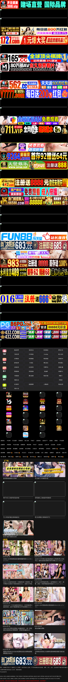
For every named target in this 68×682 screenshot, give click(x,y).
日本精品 (31, 354)
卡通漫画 (16, 376)
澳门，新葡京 (44, 452)
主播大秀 (47, 444)
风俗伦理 (60, 384)
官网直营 (21, 440)
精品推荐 (16, 350)
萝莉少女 (60, 350)
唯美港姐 (46, 358)
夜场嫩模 (15, 448)
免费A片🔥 (18, 456)
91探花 (31, 363)
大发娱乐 (35, 448)
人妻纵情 (46, 384)
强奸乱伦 (31, 350)
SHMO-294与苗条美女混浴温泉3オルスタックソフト (49, 606)
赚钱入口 (40, 456)
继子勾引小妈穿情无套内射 (11, 498)
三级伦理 (16, 354)
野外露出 (60, 363)
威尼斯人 (3, 440)
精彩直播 (29, 444)
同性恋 (60, 380)
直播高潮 (23, 444)
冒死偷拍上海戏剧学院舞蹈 (43, 498)
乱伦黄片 (59, 444)
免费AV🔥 (53, 456)
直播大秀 (64, 452)
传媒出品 (16, 380)
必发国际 (21, 448)
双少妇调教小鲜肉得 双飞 (42, 517)
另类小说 (16, 388)
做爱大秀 (58, 452)
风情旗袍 (16, 371)
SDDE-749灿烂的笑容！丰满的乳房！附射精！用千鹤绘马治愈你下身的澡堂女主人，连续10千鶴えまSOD (18, 583)
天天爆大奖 (30, 452)
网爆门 (60, 376)
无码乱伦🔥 (17, 452)
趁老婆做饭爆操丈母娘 (10, 478)
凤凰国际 (9, 444)
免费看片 (52, 452)
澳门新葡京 (28, 448)
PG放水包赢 (16, 444)
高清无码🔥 (46, 456)
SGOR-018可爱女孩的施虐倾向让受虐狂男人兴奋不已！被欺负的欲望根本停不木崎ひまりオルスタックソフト (49, 560)
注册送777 (45, 440)
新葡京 (56, 440)
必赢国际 (3, 444)
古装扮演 (16, 367)
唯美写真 (46, 376)
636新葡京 (62, 448)
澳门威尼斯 (3, 456)
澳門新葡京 (41, 448)
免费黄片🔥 (10, 452)
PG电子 (32, 440)
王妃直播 (53, 444)
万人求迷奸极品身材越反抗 (11, 517)
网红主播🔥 (61, 456)
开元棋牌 (14, 440)
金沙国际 (37, 452)
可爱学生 (46, 367)
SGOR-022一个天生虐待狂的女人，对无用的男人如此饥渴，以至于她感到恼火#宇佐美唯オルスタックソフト (18, 606)
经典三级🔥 (11, 456)
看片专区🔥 (33, 456)
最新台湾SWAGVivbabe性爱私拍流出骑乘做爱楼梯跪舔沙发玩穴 (17, 652)
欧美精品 (46, 350)
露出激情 (31, 376)
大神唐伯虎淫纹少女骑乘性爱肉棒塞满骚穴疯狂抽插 (49, 652)
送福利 (51, 440)
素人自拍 (60, 354)
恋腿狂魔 (60, 367)
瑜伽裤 (46, 371)
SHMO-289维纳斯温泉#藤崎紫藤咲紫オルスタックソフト (18, 559)
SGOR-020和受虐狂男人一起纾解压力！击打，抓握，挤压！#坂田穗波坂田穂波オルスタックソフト (49, 583)
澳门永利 (27, 440)
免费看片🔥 (55, 448)
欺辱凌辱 (16, 363)
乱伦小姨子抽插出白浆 (10, 537)
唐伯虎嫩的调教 (39, 628)
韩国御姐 (31, 358)
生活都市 (16, 384)
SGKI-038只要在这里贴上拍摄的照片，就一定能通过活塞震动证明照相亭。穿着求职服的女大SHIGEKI (17, 630)
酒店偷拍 (40, 444)
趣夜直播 (9, 448)
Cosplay (46, 354)
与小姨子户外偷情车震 (41, 478)
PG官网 (9, 440)
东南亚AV (60, 358)
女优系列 (31, 367)
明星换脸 (31, 371)
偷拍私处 (3, 448)
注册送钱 (38, 440)
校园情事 (31, 384)
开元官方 (24, 452)
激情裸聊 (3, 452)
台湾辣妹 (16, 358)
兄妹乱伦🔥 (25, 456)
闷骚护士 (60, 371)
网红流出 (46, 363)
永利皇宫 (48, 448)
